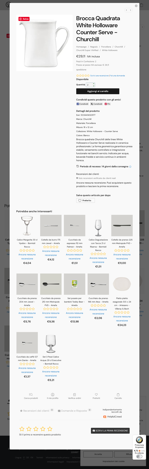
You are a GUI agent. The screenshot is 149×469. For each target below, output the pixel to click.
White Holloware (109, 50)
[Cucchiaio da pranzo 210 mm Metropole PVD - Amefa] (51, 284)
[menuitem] (126, 10)
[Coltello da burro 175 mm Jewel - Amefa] (51, 225)
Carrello (118, 398)
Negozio (94, 46)
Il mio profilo (52, 398)
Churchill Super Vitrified (87, 50)
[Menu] (144, 436)
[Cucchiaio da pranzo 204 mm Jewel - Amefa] (27, 284)
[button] (85, 200)
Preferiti (96, 398)
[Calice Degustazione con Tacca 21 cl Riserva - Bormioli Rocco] (98, 225)
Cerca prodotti (31, 398)
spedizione (81, 69)
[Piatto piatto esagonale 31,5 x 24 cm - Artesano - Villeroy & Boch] (122, 284)
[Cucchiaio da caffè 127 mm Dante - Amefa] (27, 342)
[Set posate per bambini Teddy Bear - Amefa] (74, 284)
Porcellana (106, 46)
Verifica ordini (74, 398)
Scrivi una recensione (99, 75)
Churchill (119, 46)
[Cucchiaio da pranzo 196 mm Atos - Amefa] (98, 284)
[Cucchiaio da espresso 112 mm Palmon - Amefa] (74, 225)
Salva (26, 18)
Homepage (81, 46)
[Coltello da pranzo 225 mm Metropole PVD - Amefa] (122, 225)
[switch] (139, 456)
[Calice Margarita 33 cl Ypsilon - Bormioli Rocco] (27, 225)
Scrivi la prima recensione (111, 430)
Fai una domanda (117, 75)
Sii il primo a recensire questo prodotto (40, 434)
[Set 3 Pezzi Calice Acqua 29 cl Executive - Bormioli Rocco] (51, 342)
